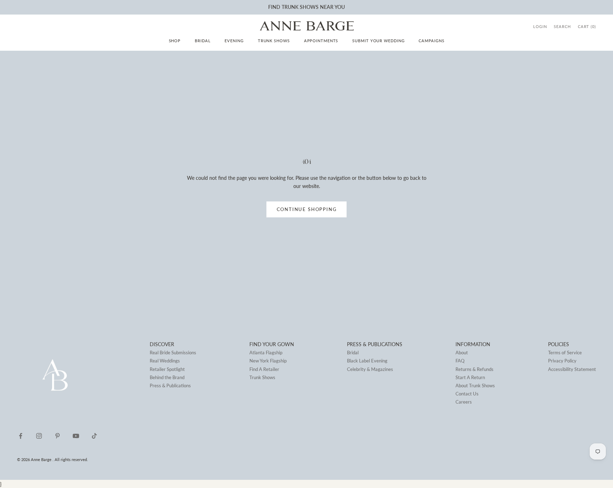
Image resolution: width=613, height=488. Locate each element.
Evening (234, 40)
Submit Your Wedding (378, 40)
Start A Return (470, 377)
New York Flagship (268, 361)
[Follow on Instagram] (39, 435)
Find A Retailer (264, 369)
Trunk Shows (274, 40)
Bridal (202, 40)
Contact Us (467, 393)
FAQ (459, 361)
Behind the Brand (167, 377)
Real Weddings (165, 361)
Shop (175, 40)
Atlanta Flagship (265, 352)
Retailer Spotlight (167, 369)
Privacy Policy (562, 361)
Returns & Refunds (474, 369)
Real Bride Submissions (173, 352)
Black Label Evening (367, 361)
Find (274, 7)
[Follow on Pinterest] (57, 435)
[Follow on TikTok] (94, 435)
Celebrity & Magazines (370, 369)
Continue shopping (307, 209)
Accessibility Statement (572, 369)
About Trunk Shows (475, 385)
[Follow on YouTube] (75, 435)
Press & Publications (170, 385)
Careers (463, 402)
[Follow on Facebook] (20, 435)
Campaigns (431, 40)
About (461, 352)
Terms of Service (565, 352)
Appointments (321, 40)
